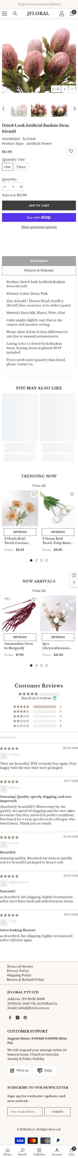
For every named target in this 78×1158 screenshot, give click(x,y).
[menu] (4, 13)
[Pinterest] (25, 1017)
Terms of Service (20, 966)
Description (39, 261)
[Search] (15, 13)
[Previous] (64, 88)
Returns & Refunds (39, 270)
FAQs (47, 1070)
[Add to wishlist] (71, 151)
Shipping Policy (19, 975)
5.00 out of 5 (49, 694)
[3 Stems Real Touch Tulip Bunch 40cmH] (58, 508)
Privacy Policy (18, 971)
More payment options (39, 227)
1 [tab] (31, 560)
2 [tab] (36, 560)
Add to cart (39, 205)
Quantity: (9, 179)
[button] (21, 706)
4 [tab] (47, 560)
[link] (20, 447)
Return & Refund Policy (25, 979)
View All (38, 485)
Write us (22, 1070)
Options (20, 532)
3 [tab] (41, 560)
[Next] (72, 88)
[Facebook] (10, 1017)
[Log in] (61, 13)
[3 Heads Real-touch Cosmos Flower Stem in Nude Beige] (20, 508)
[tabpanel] (20, 522)
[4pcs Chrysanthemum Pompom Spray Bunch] (58, 613)
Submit (57, 1112)
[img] (9, 748)
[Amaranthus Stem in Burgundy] (20, 613)
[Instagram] (17, 1017)
